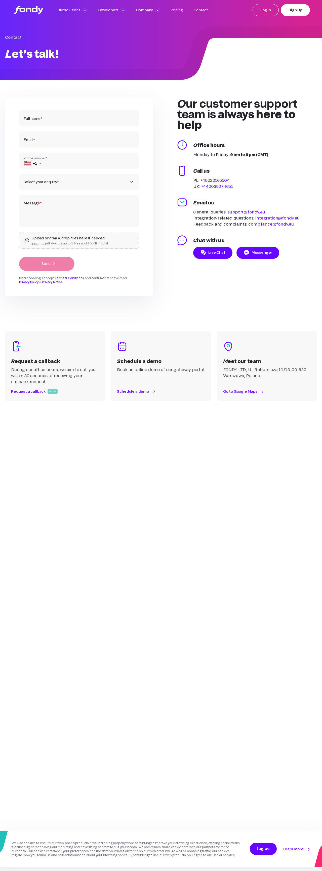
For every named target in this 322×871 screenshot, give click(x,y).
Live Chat (216, 252)
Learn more (293, 849)
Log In (265, 10)
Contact (201, 10)
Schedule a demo (133, 391)
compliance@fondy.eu (271, 224)
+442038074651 (217, 186)
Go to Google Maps (240, 391)
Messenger (262, 252)
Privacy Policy (28, 282)
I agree (263, 848)
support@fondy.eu (246, 211)
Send (46, 263)
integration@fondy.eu (277, 217)
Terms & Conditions (69, 278)
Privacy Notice (52, 282)
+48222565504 (215, 180)
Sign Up (295, 10)
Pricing (177, 10)
